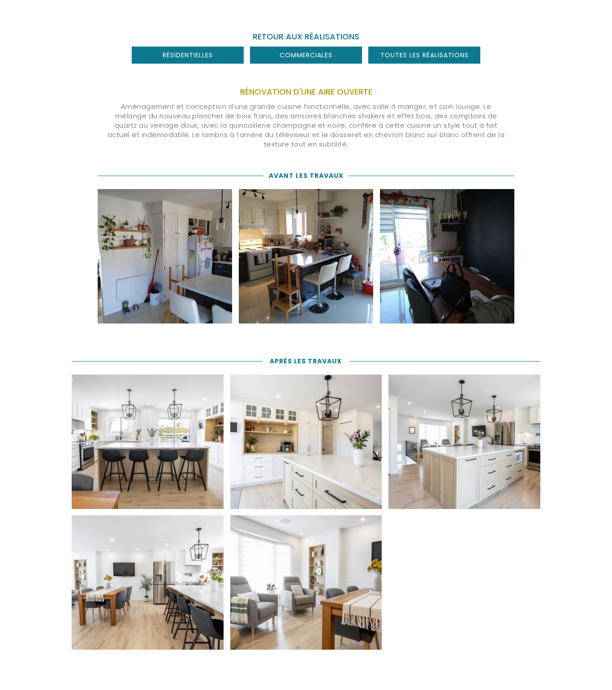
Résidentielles (188, 55)
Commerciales (306, 55)
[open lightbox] (165, 256)
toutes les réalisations (424, 55)
